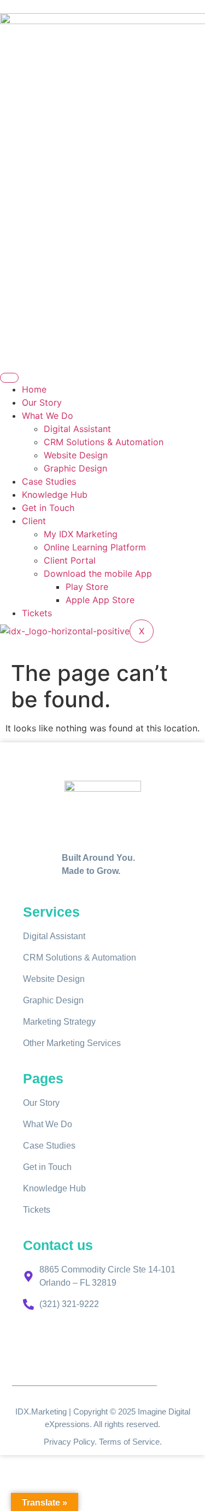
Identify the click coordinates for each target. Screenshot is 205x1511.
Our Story (42, 402)
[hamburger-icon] (9, 378)
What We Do (47, 415)
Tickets (37, 612)
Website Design (76, 455)
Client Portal (70, 560)
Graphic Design (75, 468)
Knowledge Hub (54, 494)
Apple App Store (100, 599)
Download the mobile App (98, 573)
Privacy (58, 1441)
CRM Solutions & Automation (103, 441)
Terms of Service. (130, 1441)
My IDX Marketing (81, 534)
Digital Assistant (77, 428)
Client (34, 520)
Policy (84, 1441)
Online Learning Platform (95, 547)
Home (34, 389)
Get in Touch (48, 507)
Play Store (87, 586)
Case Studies (49, 481)
